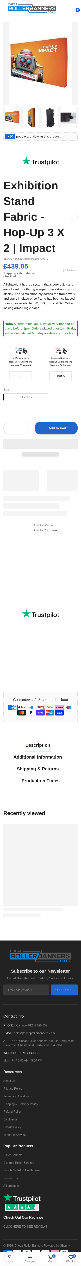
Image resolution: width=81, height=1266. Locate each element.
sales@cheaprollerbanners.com (34, 1033)
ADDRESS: (10, 1041)
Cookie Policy (12, 1127)
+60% (60, 376)
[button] (40, 444)
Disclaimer (10, 1119)
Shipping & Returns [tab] (38, 768)
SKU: (6, 258)
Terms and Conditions (17, 1096)
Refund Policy (12, 1111)
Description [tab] (37, 745)
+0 (20, 376)
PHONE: (9, 1025)
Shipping (9, 273)
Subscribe (63, 990)
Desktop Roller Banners (18, 1162)
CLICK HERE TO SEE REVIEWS (25, 1226)
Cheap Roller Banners (29, 1245)
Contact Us (10, 1178)
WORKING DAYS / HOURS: (21, 1053)
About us (9, 1080)
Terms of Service (14, 1135)
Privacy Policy (12, 1088)
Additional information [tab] (38, 757)
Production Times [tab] (41, 780)
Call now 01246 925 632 (31, 1025)
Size (6, 389)
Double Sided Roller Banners (22, 1170)
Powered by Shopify (57, 1245)
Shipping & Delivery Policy (20, 1104)
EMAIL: (8, 1033)
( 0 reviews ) (70, 270)
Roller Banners (12, 1155)
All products (11, 1185)
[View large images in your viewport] (69, 97)
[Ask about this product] (74, 216)
